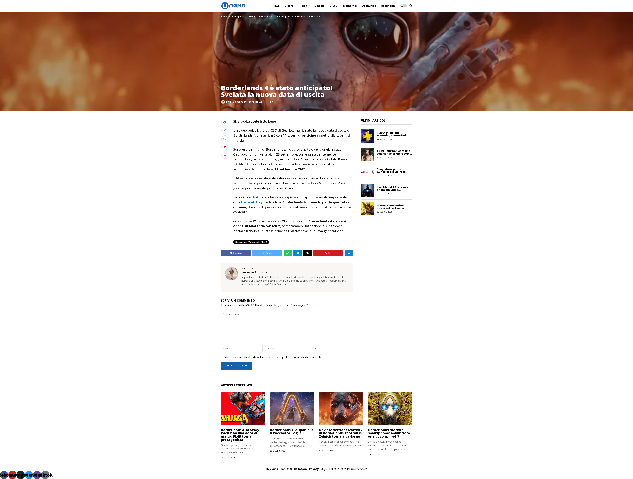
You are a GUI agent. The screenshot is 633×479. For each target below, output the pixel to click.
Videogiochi (238, 16)
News (252, 16)
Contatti (286, 469)
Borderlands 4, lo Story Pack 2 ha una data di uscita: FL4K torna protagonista (240, 435)
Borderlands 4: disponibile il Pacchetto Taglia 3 (292, 431)
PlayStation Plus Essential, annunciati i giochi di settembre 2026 (393, 135)
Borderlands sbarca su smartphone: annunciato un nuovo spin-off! (389, 433)
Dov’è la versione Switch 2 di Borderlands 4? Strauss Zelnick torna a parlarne (341, 433)
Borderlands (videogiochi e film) (251, 242)
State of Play (252, 202)
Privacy (314, 469)
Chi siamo (271, 469)
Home (224, 16)
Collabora (300, 469)
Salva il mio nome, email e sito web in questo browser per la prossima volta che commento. (273, 357)
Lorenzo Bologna (236, 102)
